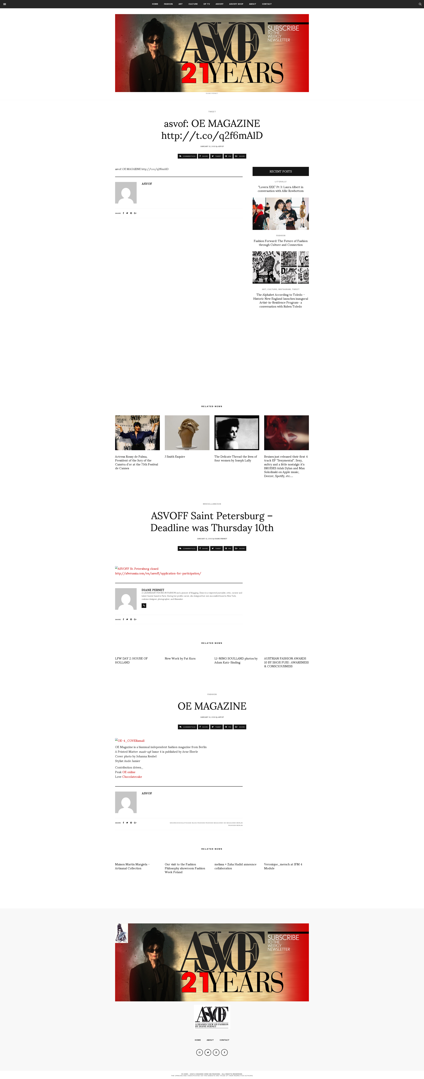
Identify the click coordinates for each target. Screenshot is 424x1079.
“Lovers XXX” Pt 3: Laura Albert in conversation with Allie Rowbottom (281, 188)
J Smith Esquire (175, 456)
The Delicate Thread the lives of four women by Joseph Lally (235, 458)
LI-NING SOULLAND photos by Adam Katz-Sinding (236, 660)
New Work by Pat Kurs (180, 658)
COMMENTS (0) (188, 156)
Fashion (168, 4)
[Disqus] (179, 264)
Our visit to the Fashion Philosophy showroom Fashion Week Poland (185, 868)
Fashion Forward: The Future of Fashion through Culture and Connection (281, 242)
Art (181, 4)
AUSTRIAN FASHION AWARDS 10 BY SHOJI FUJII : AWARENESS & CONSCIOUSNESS (286, 662)
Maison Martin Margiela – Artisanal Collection (132, 866)
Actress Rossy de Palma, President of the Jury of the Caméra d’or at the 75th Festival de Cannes (136, 462)
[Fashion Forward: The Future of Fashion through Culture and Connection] (281, 214)
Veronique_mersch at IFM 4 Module (283, 866)
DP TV (207, 4)
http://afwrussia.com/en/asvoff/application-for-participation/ (158, 573)
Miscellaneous (212, 504)
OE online (128, 771)
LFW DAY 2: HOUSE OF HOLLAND (131, 660)
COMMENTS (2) (189, 727)
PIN (229, 156)
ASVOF (221, 146)
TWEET (218, 156)
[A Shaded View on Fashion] (212, 53)
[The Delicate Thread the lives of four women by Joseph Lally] (236, 432)
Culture (193, 4)
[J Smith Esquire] (187, 432)
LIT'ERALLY (281, 181)
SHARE (205, 156)
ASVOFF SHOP (236, 4)
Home (155, 4)
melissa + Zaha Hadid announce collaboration (235, 866)
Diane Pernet (221, 538)
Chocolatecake (132, 776)
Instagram (284, 289)
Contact (267, 4)
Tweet (212, 111)
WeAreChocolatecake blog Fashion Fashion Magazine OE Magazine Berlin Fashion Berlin (206, 824)
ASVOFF (219, 4)
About (252, 4)
